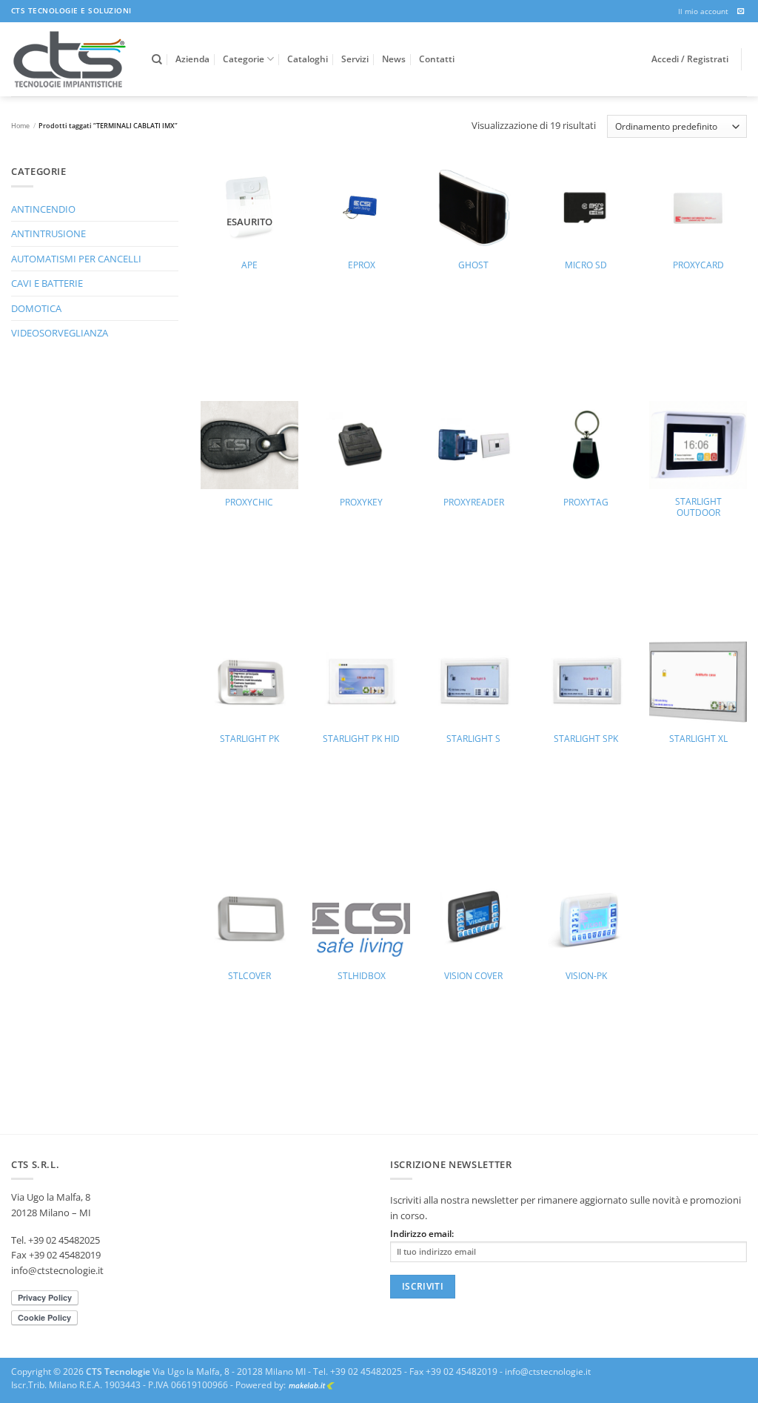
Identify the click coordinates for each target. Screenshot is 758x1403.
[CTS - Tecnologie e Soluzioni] (70, 59)
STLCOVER (249, 976)
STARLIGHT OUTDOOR (698, 507)
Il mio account (703, 11)
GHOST (473, 265)
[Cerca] (157, 59)
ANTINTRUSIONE (48, 233)
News (394, 58)
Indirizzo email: (422, 1233)
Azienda (192, 58)
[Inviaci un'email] (741, 11)
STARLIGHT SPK (586, 739)
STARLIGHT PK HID (361, 739)
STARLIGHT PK (249, 739)
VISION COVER (473, 976)
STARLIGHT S (473, 739)
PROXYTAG (585, 502)
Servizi (355, 58)
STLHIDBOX (362, 976)
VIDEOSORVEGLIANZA (59, 332)
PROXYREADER (473, 502)
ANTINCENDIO (43, 209)
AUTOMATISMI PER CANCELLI (76, 258)
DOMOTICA (36, 308)
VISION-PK (586, 976)
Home (20, 125)
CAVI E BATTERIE (47, 283)
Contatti (437, 58)
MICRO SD (586, 265)
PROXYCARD (698, 265)
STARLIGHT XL (698, 739)
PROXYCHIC (249, 502)
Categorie (243, 58)
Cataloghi (307, 58)
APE (249, 265)
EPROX (361, 265)
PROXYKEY (361, 502)
